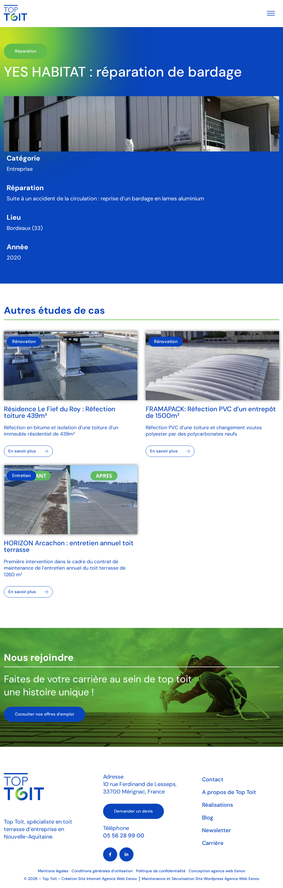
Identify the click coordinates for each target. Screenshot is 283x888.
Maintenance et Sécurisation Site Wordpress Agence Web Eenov (201, 878)
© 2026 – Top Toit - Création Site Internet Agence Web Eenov (80, 878)
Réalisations (217, 804)
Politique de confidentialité (160, 870)
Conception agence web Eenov (217, 870)
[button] (26, 51)
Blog (207, 817)
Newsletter (216, 830)
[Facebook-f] (110, 854)
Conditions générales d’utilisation (102, 870)
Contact (212, 779)
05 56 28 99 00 (123, 835)
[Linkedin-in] (126, 854)
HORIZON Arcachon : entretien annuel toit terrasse (68, 546)
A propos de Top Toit (229, 792)
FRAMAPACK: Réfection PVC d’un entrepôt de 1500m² (211, 412)
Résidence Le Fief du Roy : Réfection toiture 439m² (59, 412)
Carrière (213, 843)
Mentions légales (53, 870)
